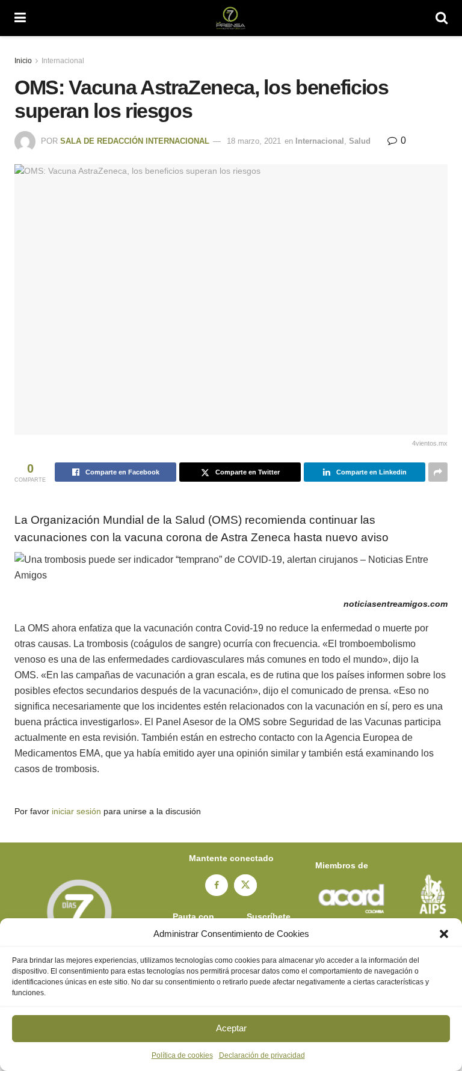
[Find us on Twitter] (245, 885)
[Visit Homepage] (230, 18)
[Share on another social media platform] (438, 472)
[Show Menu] (20, 18)
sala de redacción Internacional (134, 141)
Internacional (63, 61)
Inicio (23, 61)
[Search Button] (442, 18)
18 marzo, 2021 (254, 141)
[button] (444, 934)
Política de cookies (182, 1055)
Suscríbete (269, 916)
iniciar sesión (76, 811)
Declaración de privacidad (262, 1055)
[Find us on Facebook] (216, 885)
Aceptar (231, 1028)
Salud (360, 141)
